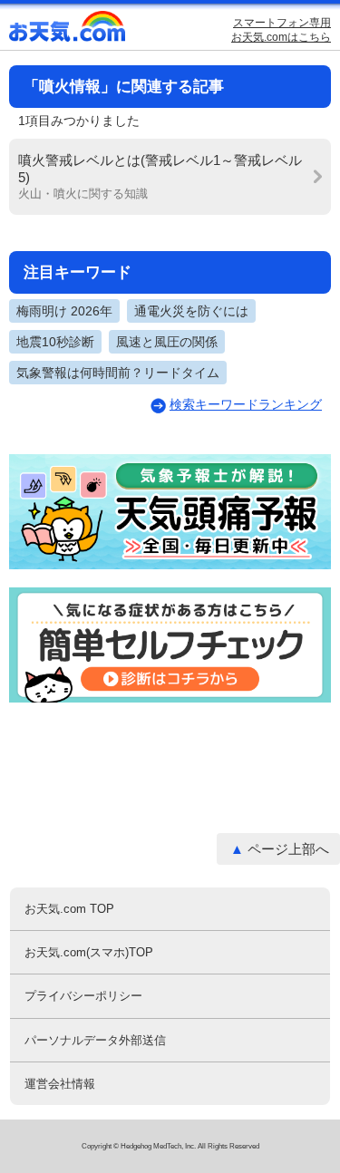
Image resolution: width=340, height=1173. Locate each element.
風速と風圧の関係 (167, 341)
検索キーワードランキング (246, 404)
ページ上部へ (288, 849)
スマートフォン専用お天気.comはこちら (281, 30)
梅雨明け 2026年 (64, 311)
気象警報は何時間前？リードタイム (117, 372)
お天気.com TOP (69, 909)
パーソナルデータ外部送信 (95, 1040)
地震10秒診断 (55, 341)
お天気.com (68, 30)
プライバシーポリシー (83, 996)
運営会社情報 (59, 1084)
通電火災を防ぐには (191, 311)
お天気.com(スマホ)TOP (88, 952)
